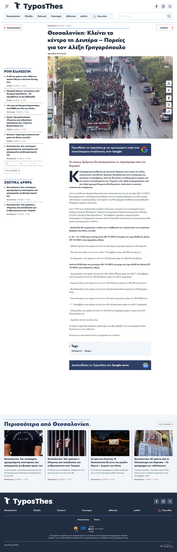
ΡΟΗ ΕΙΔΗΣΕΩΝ (17, 71)
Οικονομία (56, 16)
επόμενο (164, 27)
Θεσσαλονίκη (13, 16)
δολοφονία (77, 350)
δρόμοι (88, 350)
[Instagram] (163, 6)
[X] (170, 6)
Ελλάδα (29, 16)
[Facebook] (156, 6)
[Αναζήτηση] (169, 16)
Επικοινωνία (83, 519)
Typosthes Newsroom (57, 53)
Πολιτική (41, 16)
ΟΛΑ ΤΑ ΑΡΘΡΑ (11, 170)
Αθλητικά (70, 16)
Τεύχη (96, 519)
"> (105, 149)
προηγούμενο (13, 27)
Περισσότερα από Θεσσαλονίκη (46, 424)
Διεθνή (83, 16)
